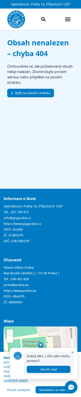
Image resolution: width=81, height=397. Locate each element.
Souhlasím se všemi (53, 390)
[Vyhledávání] (43, 19)
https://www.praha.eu (20, 290)
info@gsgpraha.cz (17, 218)
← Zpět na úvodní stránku (30, 93)
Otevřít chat (48, 369)
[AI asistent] (71, 387)
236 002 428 (20, 279)
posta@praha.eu (16, 285)
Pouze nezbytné (18, 390)
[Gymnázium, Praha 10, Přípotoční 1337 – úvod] (16, 19)
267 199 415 (20, 212)
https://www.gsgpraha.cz (22, 224)
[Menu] (68, 19)
